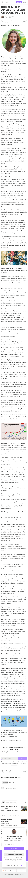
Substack (6, 874)
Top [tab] (3, 802)
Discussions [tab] (13, 802)
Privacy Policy (19, 861)
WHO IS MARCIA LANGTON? (6, 820)
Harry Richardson (9, 16)
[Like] (2, 21)
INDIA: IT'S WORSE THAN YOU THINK (9, 807)
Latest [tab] (7, 802)
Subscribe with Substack (15, 854)
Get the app (22, 870)
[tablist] (8, 782)
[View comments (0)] (6, 21)
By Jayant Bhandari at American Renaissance (9, 811)
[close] (23, 829)
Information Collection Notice (17, 763)
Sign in (24, 2)
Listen (24, 17)
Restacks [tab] (11, 782)
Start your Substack (10, 870)
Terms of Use (21, 761)
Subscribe (19, 2)
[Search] (25, 802)
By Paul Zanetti (5, 823)
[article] (14, 811)
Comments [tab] (5, 782)
